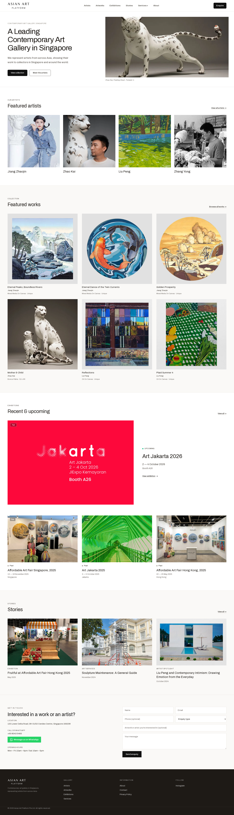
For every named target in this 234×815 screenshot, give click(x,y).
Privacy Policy (126, 794)
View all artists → (218, 108)
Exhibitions (115, 5)
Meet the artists (40, 73)
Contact (123, 790)
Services (143, 5)
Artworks (100, 5)
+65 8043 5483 (15, 733)
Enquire (220, 5)
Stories (129, 5)
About (156, 5)
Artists (87, 5)
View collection (17, 73)
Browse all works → (217, 207)
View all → (222, 414)
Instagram (180, 786)
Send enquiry (132, 754)
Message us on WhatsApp (26, 739)
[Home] (19, 5)
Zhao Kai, (119, 80)
